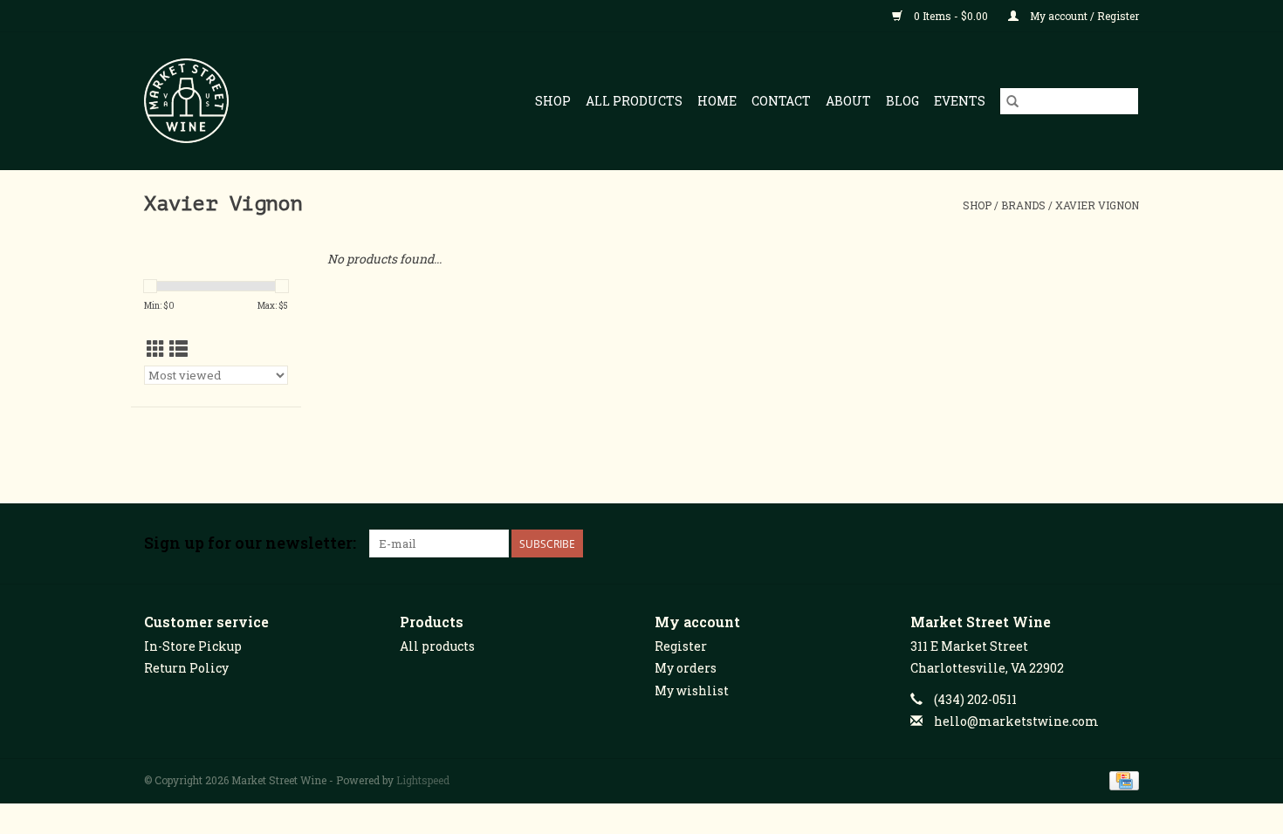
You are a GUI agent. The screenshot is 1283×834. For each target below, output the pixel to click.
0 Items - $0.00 (951, 16)
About (848, 100)
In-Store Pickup (193, 646)
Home (717, 100)
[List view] (178, 349)
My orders (686, 668)
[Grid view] (156, 349)
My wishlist (692, 690)
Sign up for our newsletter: (250, 543)
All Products (634, 100)
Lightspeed (422, 780)
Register (681, 646)
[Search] (1012, 101)
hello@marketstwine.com (1016, 721)
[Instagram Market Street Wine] (1125, 543)
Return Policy (186, 668)
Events (959, 100)
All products (437, 646)
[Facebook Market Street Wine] (1064, 543)
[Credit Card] (1121, 779)
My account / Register (1083, 16)
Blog (902, 100)
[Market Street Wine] (204, 100)
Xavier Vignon (1097, 205)
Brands (1023, 205)
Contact (781, 100)
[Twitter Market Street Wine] (1094, 543)
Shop (553, 100)
